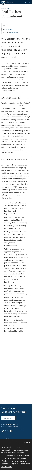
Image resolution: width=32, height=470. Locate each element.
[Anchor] (21, 98)
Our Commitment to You (10, 32)
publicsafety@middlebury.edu (9, 426)
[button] (25, 2)
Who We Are (5, 8)
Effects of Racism (8, 29)
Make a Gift (8, 418)
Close (26, 442)
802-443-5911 (14, 424)
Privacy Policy (6, 466)
